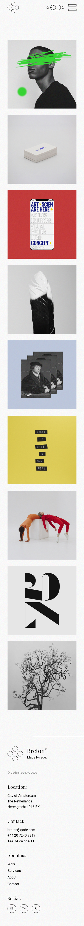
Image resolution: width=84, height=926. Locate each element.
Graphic (34, 174)
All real (25, 467)
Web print (29, 241)
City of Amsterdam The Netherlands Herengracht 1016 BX (24, 801)
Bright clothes (34, 542)
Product (34, 550)
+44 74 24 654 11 (21, 841)
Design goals (33, 391)
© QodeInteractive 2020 (22, 772)
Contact (13, 884)
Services (14, 871)
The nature (30, 692)
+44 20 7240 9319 (21, 835)
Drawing (34, 99)
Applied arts (32, 316)
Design (21, 99)
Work (11, 864)
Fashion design (36, 91)
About (12, 877)
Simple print (32, 166)
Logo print (30, 617)
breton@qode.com (21, 830)
